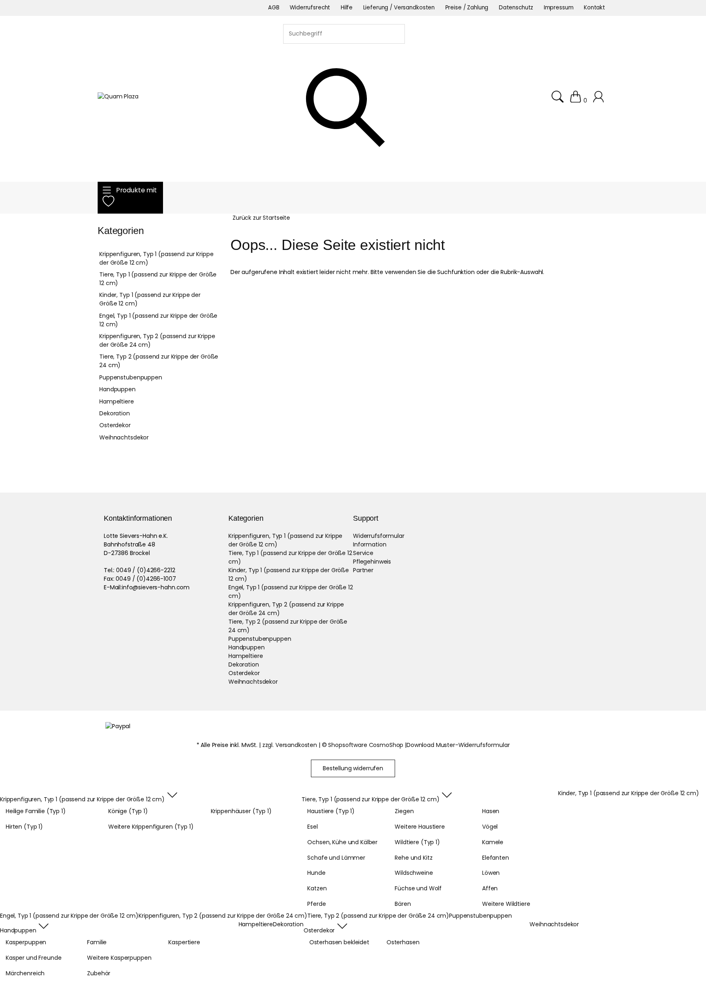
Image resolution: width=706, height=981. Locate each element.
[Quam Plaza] (118, 96)
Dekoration (114, 413)
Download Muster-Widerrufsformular (458, 745)
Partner (363, 570)
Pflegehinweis (372, 561)
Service (363, 553)
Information (369, 544)
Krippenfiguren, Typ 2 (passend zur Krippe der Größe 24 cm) (157, 340)
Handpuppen (117, 389)
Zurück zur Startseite (261, 218)
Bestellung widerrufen (353, 768)
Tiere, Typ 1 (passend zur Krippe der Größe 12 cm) (158, 278)
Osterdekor (115, 425)
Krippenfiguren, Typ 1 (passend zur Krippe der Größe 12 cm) (156, 258)
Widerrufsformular (378, 536)
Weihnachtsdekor (124, 437)
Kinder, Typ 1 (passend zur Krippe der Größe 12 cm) (150, 299)
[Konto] (599, 100)
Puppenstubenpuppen (130, 377)
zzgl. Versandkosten (289, 745)
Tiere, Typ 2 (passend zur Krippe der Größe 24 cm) (158, 360)
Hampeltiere (116, 401)
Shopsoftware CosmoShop (365, 745)
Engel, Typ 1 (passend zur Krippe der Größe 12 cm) (158, 320)
